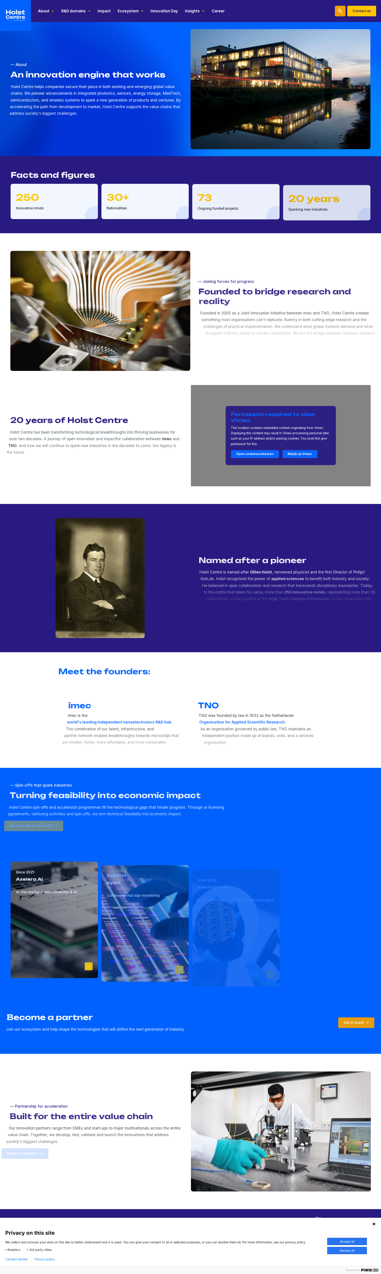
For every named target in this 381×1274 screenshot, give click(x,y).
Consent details (16, 1259)
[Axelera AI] (89, 966)
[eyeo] (179, 968)
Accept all (347, 1241)
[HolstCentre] (15, 15)
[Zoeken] (340, 11)
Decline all (347, 1250)
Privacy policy (45, 1259)
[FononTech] (270, 974)
